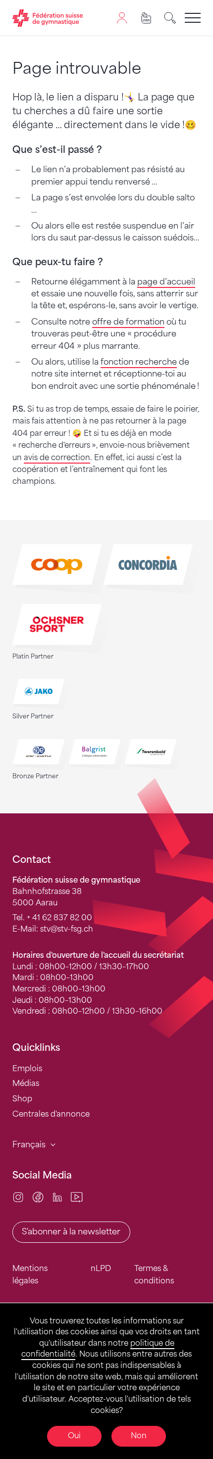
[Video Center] (76, 1196)
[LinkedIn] (57, 1196)
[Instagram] (18, 1196)
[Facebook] (38, 1196)
